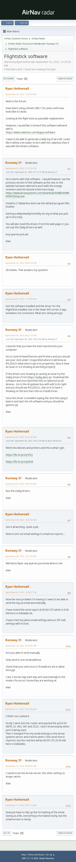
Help (23, 854)
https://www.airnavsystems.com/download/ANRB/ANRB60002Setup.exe (37, 194)
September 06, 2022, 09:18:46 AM (21, 437)
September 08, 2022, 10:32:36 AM (21, 519)
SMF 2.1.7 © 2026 (30, 858)
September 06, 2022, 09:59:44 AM (21, 483)
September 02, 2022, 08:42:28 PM (21, 263)
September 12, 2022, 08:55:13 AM (21, 805)
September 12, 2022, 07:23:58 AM (21, 709)
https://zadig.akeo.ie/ (39, 377)
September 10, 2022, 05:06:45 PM (21, 645)
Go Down (8, 78)
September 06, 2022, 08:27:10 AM (21, 335)
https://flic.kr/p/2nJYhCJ (19, 455)
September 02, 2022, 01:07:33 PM (21, 168)
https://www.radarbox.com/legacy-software (30, 132)
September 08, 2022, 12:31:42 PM (21, 556)
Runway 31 (52, 43)
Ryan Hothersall (17, 88)
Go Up (6, 833)
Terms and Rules (36, 854)
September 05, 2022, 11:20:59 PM (21, 299)
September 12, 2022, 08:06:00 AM (21, 766)
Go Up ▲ (50, 854)
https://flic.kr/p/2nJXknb (19, 461)
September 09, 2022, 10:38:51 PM (21, 592)
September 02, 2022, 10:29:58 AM (21, 94)
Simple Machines (46, 858)
